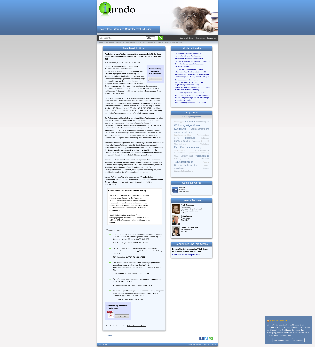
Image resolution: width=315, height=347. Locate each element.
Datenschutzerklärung (282, 335)
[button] (201, 338)
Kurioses (196, 141)
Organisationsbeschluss (182, 135)
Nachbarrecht (179, 153)
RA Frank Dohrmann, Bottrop (134, 191)
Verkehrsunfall (187, 156)
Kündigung (180, 128)
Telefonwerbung (203, 135)
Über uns (183, 38)
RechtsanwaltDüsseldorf (186, 218)
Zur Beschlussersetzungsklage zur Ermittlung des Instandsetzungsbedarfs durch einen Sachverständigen (192, 63)
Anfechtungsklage (183, 132)
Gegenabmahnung (193, 153)
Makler (206, 165)
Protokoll (205, 159)
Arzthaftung (205, 153)
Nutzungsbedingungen (195, 344)
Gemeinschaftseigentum (186, 165)
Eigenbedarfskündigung (183, 171)
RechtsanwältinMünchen (189, 229)
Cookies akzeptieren (281, 340)
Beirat (176, 138)
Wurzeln (206, 162)
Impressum (200, 38)
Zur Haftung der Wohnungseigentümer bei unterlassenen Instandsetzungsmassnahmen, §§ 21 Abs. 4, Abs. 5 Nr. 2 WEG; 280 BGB (137, 250)
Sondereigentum (182, 141)
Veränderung (202, 155)
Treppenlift (205, 141)
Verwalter (190, 121)
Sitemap (214, 344)
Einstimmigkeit (179, 150)
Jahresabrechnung (200, 129)
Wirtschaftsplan (202, 122)
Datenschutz (211, 38)
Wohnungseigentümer (187, 125)
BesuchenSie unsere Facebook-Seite (184, 189)
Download (155, 79)
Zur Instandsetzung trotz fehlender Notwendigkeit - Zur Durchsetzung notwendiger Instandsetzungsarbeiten (189, 55)
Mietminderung (180, 144)
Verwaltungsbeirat (202, 150)
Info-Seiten (207, 344)
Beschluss (190, 138)
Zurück (109, 335)
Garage (206, 168)
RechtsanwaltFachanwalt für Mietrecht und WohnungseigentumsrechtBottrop (191, 209)
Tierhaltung (204, 144)
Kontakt (191, 38)
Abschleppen (179, 122)
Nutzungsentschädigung (183, 159)
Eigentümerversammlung (187, 147)
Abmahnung (179, 168)
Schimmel (205, 138)
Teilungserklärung (183, 162)
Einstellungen (298, 340)
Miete (176, 156)
